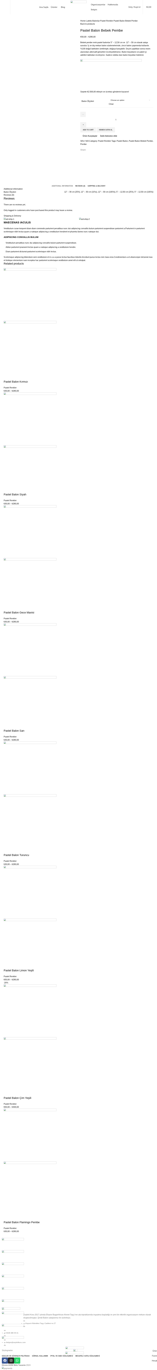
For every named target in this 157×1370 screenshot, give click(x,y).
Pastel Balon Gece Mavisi (19, 612)
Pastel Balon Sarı (14, 730)
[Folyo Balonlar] (13, 1305)
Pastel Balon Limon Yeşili (19, 970)
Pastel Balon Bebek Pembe (141, 141)
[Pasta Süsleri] (13, 1244)
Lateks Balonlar (93, 21)
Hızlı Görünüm (13, 377)
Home (83, 21)
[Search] (13, 7)
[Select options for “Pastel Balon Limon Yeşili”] (7, 965)
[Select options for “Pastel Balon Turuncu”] (7, 850)
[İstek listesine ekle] (27, 377)
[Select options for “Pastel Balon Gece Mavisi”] (7, 608)
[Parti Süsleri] (13, 1256)
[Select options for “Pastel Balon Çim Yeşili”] (7, 1093)
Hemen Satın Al (105, 130)
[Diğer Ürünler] (13, 1318)
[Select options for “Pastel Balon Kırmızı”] (7, 377)
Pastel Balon (122, 141)
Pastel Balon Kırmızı (16, 381)
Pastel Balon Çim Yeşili (17, 1097)
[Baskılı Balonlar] (13, 1330)
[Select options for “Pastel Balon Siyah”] (7, 490)
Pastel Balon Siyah (15, 494)
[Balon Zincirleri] (13, 1342)
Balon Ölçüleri (88, 101)
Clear (111, 104)
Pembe (83, 144)
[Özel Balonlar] (13, 1268)
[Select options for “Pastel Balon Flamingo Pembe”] (7, 1217)
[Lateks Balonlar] (13, 1293)
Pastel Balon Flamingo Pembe (22, 1222)
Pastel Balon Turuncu (16, 855)
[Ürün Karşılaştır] (20, 377)
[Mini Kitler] (13, 1281)
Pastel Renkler (107, 21)
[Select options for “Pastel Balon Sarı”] (7, 726)
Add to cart (88, 130)
